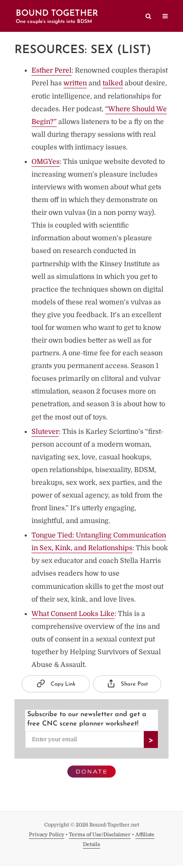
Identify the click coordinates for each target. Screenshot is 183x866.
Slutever (45, 432)
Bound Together (57, 13)
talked (113, 83)
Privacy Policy (46, 835)
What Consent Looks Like (72, 614)
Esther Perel (51, 70)
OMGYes (45, 162)
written (75, 83)
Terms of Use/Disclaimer (100, 835)
